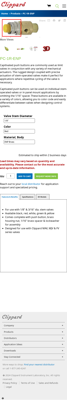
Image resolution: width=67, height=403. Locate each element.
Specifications (27, 197)
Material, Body (14, 137)
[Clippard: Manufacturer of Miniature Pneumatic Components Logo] (14, 5)
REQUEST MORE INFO (46, 176)
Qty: (2, 176)
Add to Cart (24, 176)
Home (4, 13)
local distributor (31, 184)
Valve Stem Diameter (18, 116)
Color (7, 126)
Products (15, 13)
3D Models (42, 197)
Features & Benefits (10, 197)
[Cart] (49, 6)
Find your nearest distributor (39, 364)
